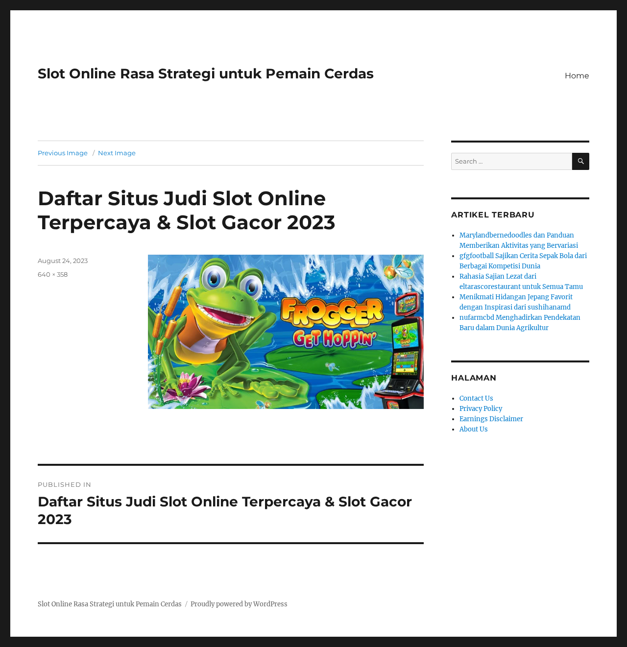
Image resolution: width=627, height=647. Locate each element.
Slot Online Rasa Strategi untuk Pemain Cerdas (206, 73)
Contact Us (476, 398)
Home (577, 75)
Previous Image (63, 153)
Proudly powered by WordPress (239, 604)
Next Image (117, 153)
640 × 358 (53, 274)
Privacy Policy (480, 409)
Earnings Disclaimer (491, 419)
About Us (473, 429)
